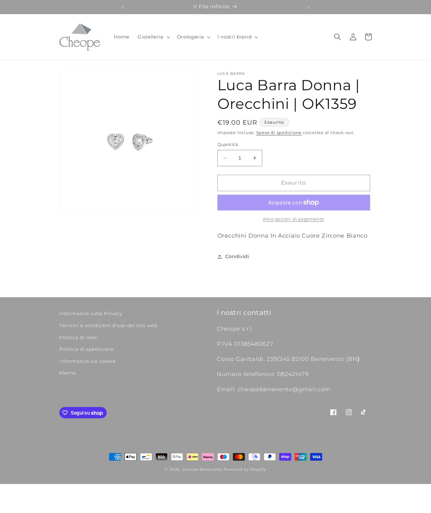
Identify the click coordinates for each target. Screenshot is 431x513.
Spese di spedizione (279, 132)
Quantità (227, 144)
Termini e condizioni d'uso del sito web (108, 325)
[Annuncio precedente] (122, 7)
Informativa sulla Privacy (90, 313)
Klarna (67, 373)
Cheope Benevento (202, 469)
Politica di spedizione (86, 349)
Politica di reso (78, 337)
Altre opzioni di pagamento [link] (293, 218)
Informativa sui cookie (87, 361)
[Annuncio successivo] (309, 7)
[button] (153, 37)
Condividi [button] (237, 256)
